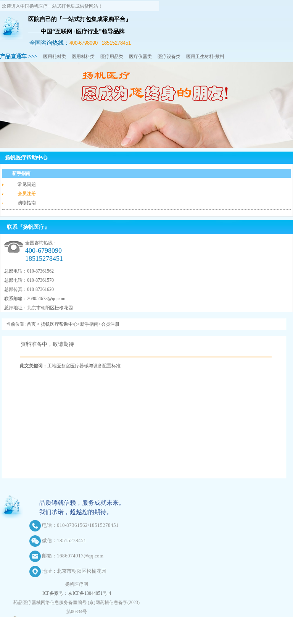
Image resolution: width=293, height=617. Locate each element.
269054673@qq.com (46, 298)
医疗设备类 (169, 56)
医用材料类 (83, 56)
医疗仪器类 (140, 56)
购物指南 (27, 202)
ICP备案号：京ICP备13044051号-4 (76, 593)
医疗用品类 (111, 56)
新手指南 (21, 173)
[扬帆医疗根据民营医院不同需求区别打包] (146, 146)
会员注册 (27, 193)
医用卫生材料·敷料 (205, 56)
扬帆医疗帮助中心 (26, 157)
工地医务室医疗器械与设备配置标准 (84, 365)
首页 (31, 324)
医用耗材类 (54, 56)
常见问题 (27, 184)
